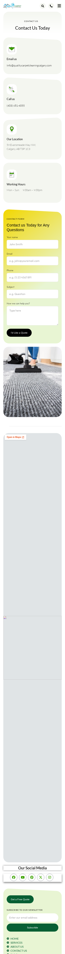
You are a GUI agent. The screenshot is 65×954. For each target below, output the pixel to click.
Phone (10, 270)
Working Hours (16, 184)
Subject (10, 286)
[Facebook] (13, 877)
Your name (12, 237)
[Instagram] (49, 877)
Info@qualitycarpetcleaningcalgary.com (29, 65)
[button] (59, 6)
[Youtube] (22, 877)
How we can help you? (18, 303)
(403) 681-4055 (16, 105)
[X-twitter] (40, 877)
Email (9, 253)
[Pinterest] (31, 877)
